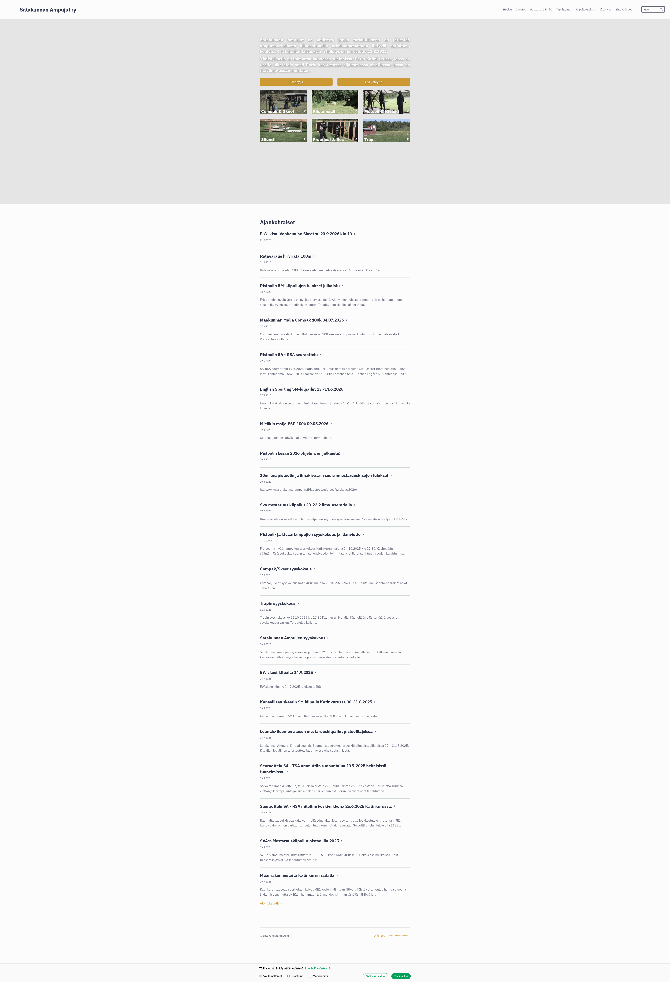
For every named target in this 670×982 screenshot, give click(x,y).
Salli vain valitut (375, 976)
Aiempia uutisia (271, 903)
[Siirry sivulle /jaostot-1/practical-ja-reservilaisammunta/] (335, 130)
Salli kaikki (401, 976)
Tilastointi (297, 976)
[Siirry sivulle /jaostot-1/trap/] (386, 130)
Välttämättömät (272, 976)
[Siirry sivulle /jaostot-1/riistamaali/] (335, 102)
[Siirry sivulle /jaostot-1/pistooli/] (386, 102)
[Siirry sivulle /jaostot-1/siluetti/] (283, 130)
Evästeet (379, 935)
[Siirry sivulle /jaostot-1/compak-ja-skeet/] (283, 102)
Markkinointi (320, 976)
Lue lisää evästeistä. (318, 968)
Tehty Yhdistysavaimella (398, 935)
